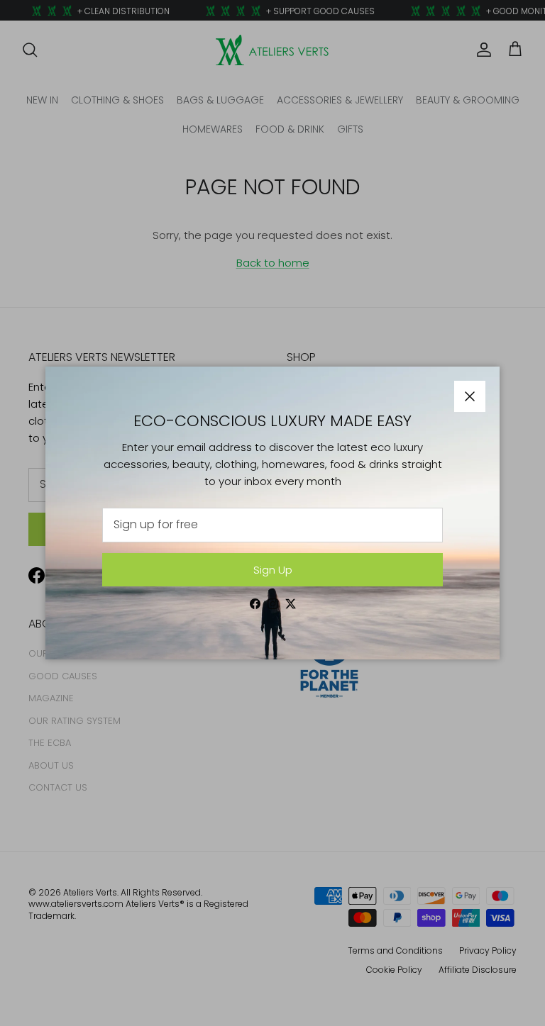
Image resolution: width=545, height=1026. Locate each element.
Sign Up (272, 569)
